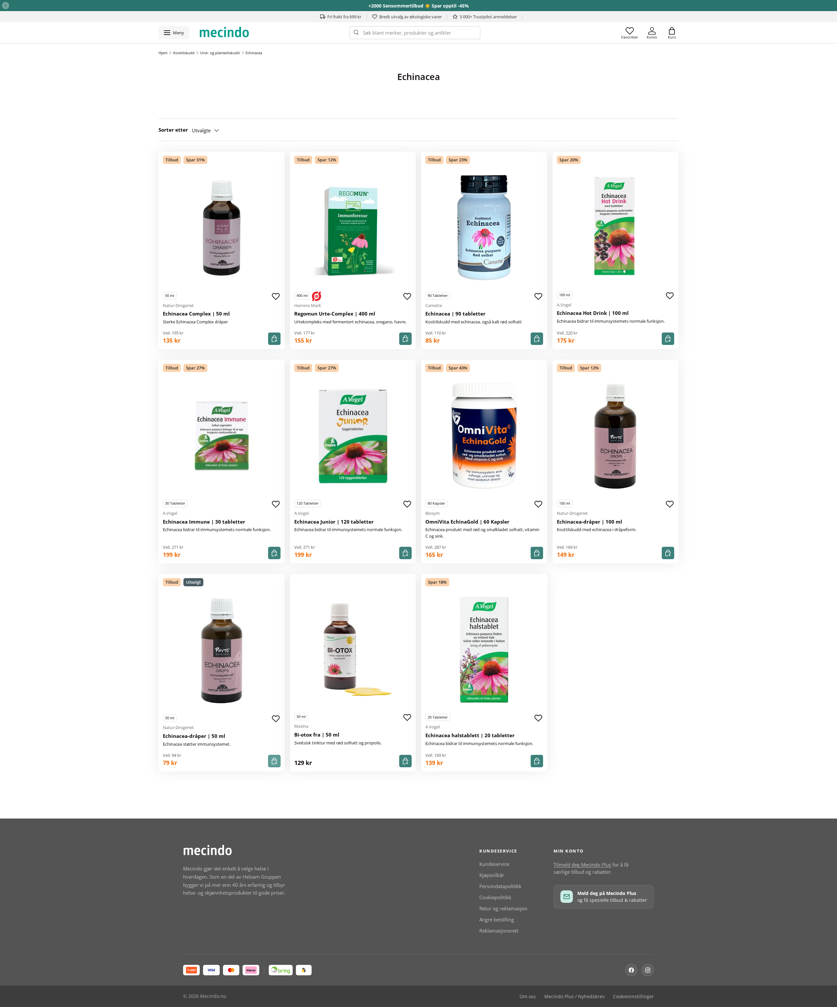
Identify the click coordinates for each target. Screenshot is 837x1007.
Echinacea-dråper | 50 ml (194, 736)
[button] (672, 32)
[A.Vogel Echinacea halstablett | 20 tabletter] (484, 649)
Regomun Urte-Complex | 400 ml (334, 313)
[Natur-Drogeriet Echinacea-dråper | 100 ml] (616, 436)
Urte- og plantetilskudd (220, 52)
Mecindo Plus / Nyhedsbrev (574, 996)
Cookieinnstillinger (633, 996)
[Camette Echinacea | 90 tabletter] (484, 228)
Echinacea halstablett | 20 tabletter (470, 735)
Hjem (163, 52)
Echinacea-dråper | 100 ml (589, 521)
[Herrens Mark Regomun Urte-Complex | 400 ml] (353, 228)
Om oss (528, 996)
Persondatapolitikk (500, 886)
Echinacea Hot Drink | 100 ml (593, 313)
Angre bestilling (496, 919)
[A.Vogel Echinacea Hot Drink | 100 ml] (616, 227)
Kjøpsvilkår (491, 875)
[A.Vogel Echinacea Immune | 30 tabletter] (222, 436)
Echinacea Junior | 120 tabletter (334, 521)
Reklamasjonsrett (498, 931)
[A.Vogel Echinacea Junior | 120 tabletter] (353, 436)
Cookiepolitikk (495, 897)
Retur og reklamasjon (503, 908)
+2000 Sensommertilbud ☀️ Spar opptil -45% (418, 6)
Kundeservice (494, 864)
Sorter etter (173, 129)
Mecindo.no (213, 996)
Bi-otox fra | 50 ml (316, 734)
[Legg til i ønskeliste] (276, 296)
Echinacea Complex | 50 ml (196, 313)
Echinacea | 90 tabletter (455, 313)
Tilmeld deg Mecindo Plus (582, 864)
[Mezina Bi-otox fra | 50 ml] (353, 649)
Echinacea (254, 52)
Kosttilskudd (184, 52)
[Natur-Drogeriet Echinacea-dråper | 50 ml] (222, 650)
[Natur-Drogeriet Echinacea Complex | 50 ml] (222, 228)
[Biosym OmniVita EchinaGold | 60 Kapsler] (484, 436)
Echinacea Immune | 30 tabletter (204, 521)
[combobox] (415, 32)
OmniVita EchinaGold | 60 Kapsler (467, 521)
